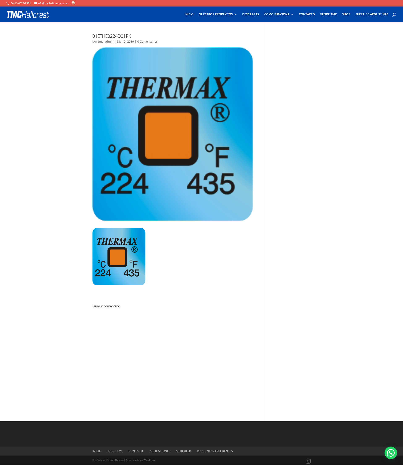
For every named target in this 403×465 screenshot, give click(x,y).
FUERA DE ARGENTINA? (372, 14)
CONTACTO (307, 14)
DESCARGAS (250, 14)
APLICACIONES (160, 451)
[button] (391, 453)
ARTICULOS (184, 451)
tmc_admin (106, 41)
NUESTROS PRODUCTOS (216, 14)
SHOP (346, 14)
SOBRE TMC (115, 451)
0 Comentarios (147, 41)
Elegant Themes (114, 459)
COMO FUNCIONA (276, 14)
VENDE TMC (328, 14)
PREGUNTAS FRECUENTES (215, 451)
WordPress (149, 459)
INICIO (189, 14)
